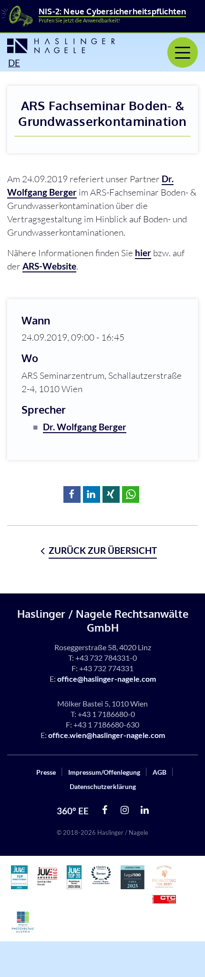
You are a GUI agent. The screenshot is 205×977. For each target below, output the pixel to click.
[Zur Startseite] (60, 45)
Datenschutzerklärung (103, 786)
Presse (46, 772)
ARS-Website (49, 265)
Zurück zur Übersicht (103, 550)
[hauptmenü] (182, 52)
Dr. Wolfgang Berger (84, 426)
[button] (72, 494)
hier (143, 252)
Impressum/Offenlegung (104, 772)
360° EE (73, 810)
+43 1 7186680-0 (106, 713)
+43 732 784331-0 (106, 657)
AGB (159, 772)
